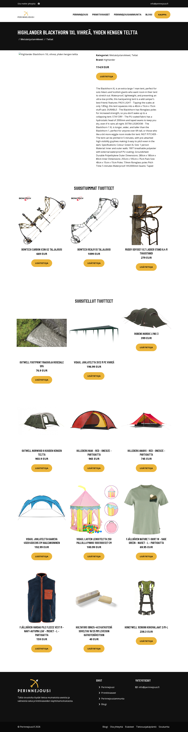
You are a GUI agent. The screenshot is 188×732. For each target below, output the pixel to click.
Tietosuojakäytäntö (146, 726)
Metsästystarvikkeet (32, 39)
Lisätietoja (106, 76)
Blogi (148, 14)
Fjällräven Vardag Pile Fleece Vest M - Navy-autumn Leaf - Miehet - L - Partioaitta (42, 630)
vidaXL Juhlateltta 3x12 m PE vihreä (94, 362)
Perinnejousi (80, 14)
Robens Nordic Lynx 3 (146, 333)
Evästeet (129, 726)
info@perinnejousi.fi (159, 3)
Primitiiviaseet (101, 14)
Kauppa (162, 14)
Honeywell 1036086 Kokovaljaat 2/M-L (146, 627)
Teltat (49, 39)
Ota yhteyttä (116, 726)
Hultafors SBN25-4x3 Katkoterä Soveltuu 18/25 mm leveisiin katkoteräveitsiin (94, 630)
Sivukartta (164, 726)
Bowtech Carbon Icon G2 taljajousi (41, 249)
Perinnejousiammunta (127, 14)
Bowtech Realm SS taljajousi (94, 249)
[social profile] (39, 3)
